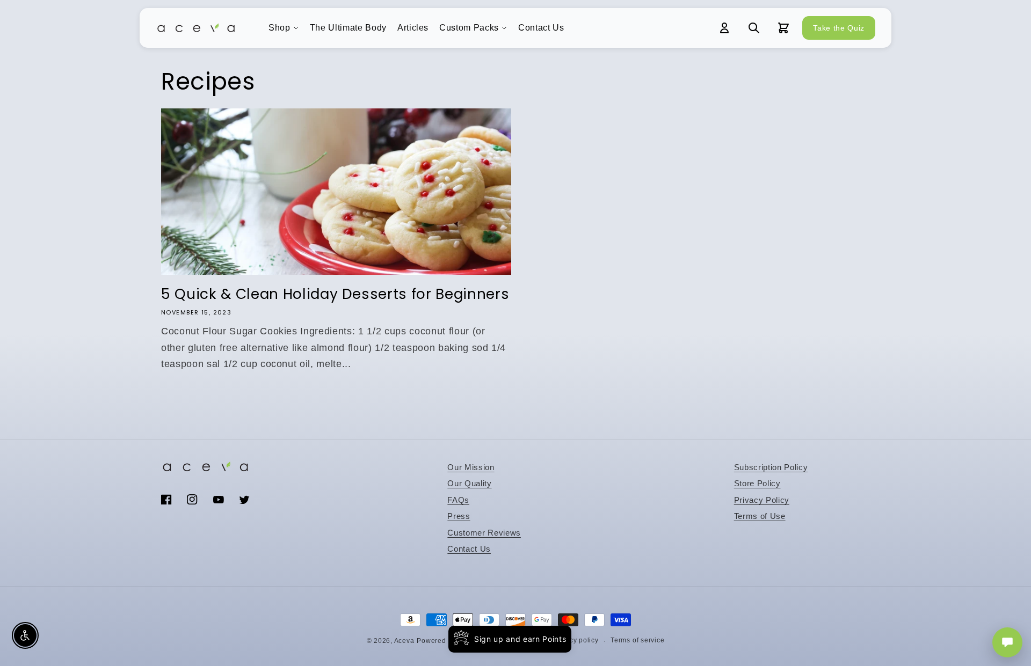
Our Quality (469, 483)
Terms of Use (760, 516)
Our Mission (470, 467)
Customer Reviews (484, 532)
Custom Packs (469, 27)
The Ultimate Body (348, 27)
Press (458, 516)
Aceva (404, 641)
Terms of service (637, 640)
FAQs (458, 499)
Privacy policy (576, 640)
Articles (413, 27)
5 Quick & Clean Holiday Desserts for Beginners (335, 294)
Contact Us (541, 27)
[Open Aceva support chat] (1007, 642)
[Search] (754, 28)
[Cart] (783, 28)
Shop (279, 27)
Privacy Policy (761, 499)
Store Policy (757, 483)
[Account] (724, 28)
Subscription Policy (771, 467)
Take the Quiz (839, 28)
